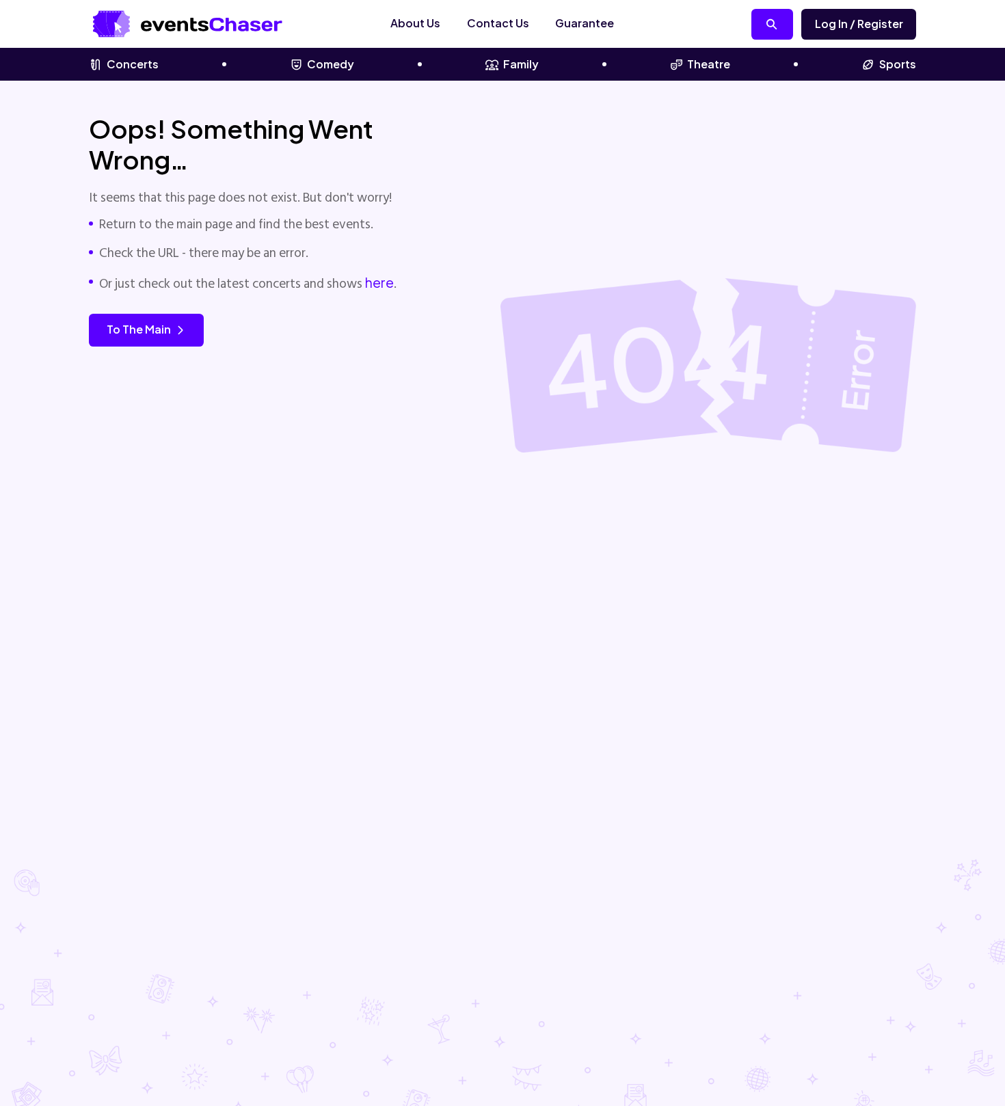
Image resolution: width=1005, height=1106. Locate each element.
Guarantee (584, 23)
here (379, 282)
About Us (415, 23)
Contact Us (498, 23)
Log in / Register (859, 23)
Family (521, 64)
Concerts (133, 64)
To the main (139, 329)
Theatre (708, 64)
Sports (897, 64)
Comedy (330, 64)
